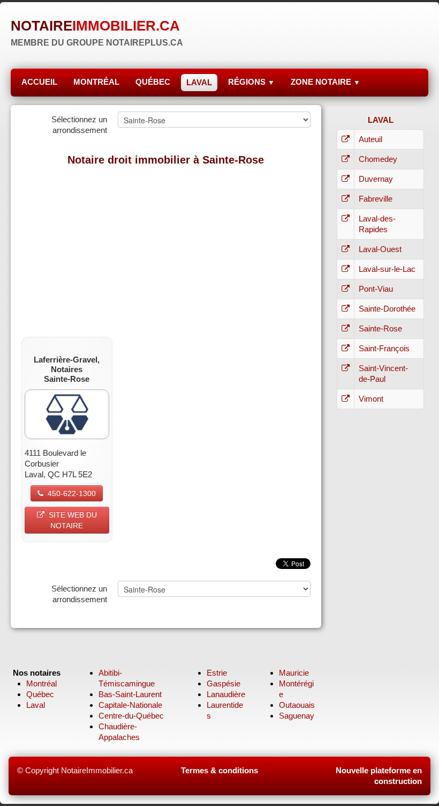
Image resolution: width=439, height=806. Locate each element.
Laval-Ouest (380, 249)
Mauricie (294, 672)
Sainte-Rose (380, 328)
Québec (40, 694)
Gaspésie (223, 683)
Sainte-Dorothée (387, 308)
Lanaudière (226, 694)
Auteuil (370, 139)
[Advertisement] (166, 251)
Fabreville (375, 198)
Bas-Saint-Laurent (130, 694)
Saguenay (296, 715)
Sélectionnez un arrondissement (79, 125)
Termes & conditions (219, 770)
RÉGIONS (251, 81)
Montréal (41, 683)
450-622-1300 (72, 493)
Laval (35, 704)
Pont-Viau (376, 288)
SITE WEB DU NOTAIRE (73, 520)
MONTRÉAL (96, 81)
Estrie (217, 672)
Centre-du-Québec (131, 715)
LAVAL (199, 82)
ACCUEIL (39, 81)
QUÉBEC (152, 81)
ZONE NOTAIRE (325, 81)
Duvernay (376, 178)
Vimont (371, 398)
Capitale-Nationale (130, 704)
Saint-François (384, 348)
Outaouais (297, 704)
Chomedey (378, 159)
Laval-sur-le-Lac (387, 268)
